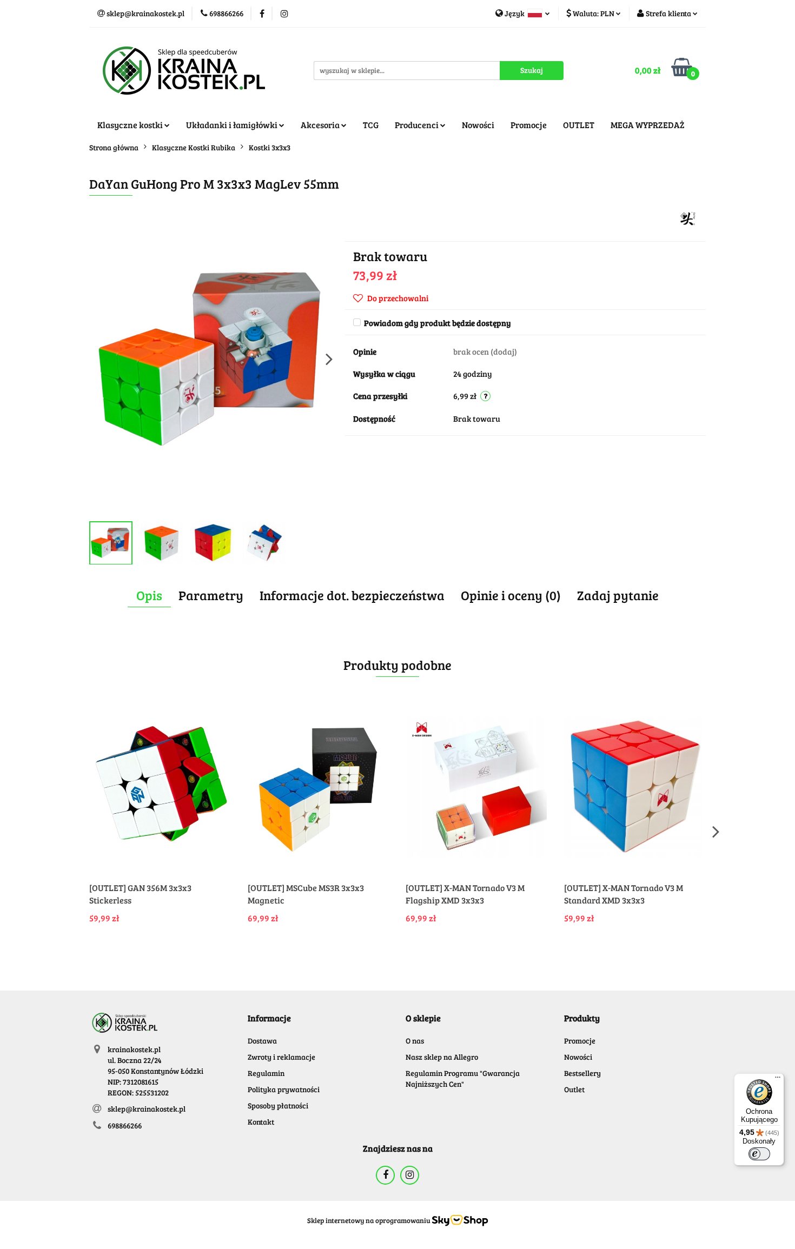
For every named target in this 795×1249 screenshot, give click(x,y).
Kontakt (261, 1122)
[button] (269, 1018)
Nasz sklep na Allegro (442, 1057)
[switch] (759, 1153)
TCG (371, 124)
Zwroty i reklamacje (281, 1057)
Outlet (574, 1089)
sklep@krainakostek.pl (147, 1109)
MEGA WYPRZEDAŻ (648, 124)
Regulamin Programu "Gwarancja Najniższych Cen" (463, 1078)
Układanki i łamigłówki (232, 124)
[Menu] (777, 1079)
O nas (415, 1040)
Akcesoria (321, 124)
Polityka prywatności (284, 1089)
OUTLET (578, 124)
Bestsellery (582, 1073)
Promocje (529, 124)
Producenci (417, 124)
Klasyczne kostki (130, 124)
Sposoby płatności (278, 1105)
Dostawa (262, 1040)
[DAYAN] (688, 217)
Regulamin (266, 1073)
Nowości (478, 124)
